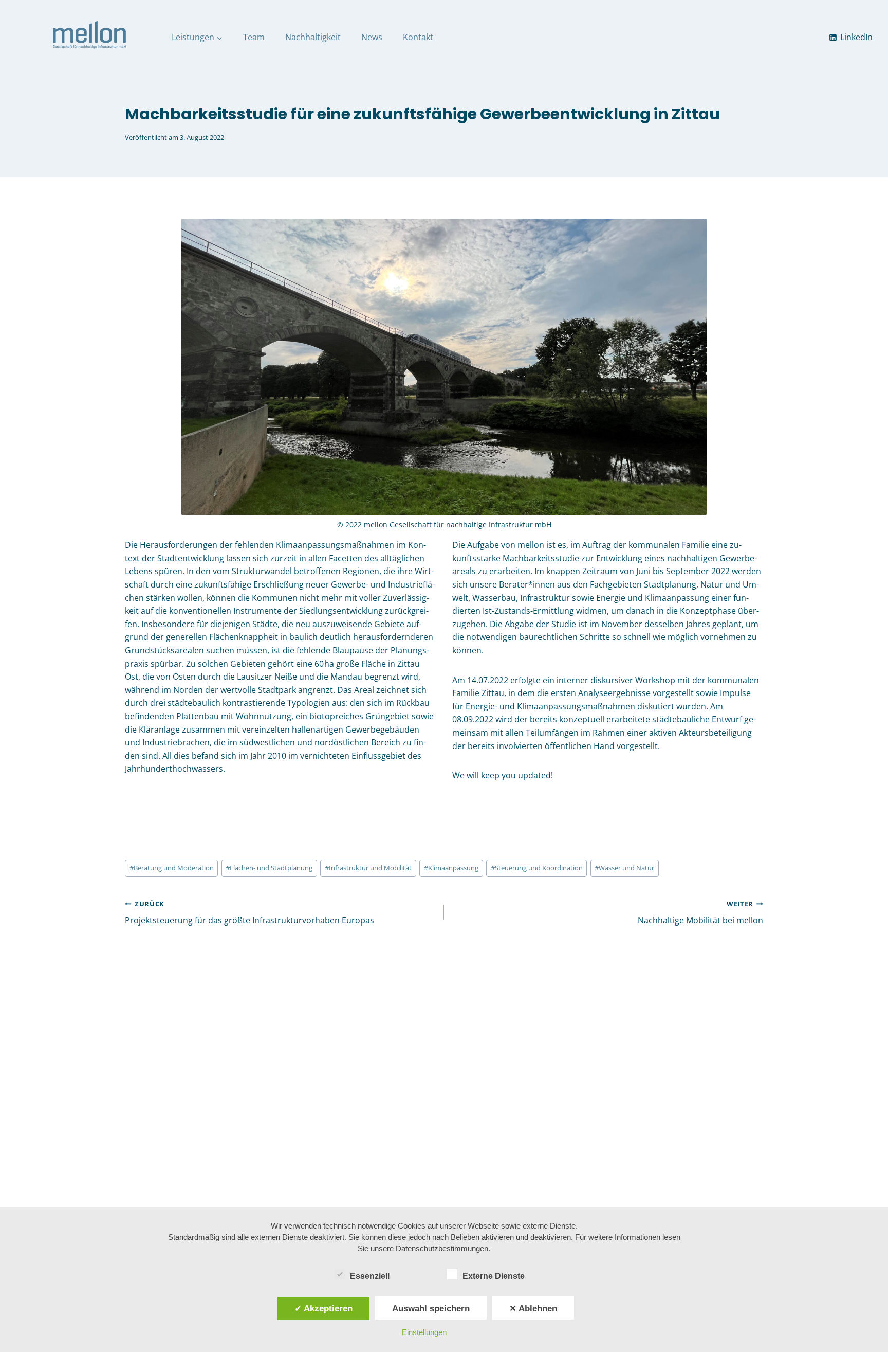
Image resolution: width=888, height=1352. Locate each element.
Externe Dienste (493, 1276)
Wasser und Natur (624, 868)
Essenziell (370, 1276)
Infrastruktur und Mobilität (368, 868)
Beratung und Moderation (172, 868)
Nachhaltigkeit (313, 37)
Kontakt (418, 37)
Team (254, 37)
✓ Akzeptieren (323, 1308)
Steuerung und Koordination (537, 868)
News (371, 37)
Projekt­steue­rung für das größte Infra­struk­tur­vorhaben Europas (249, 913)
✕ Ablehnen (533, 1308)
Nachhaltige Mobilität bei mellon (700, 913)
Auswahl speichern (431, 1308)
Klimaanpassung (451, 868)
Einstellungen (424, 1332)
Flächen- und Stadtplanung (269, 868)
